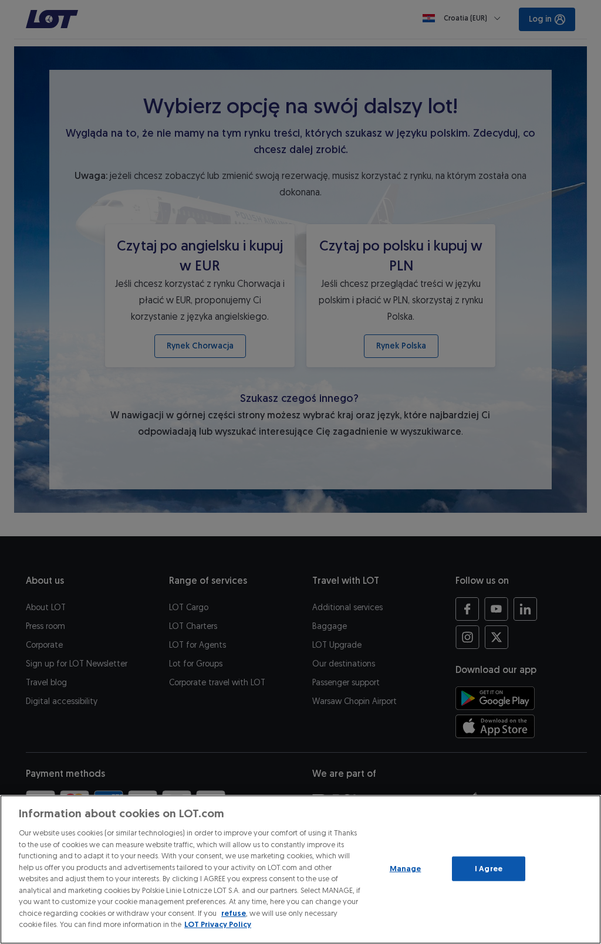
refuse (233, 913)
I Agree (488, 868)
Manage (405, 868)
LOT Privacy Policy (217, 924)
